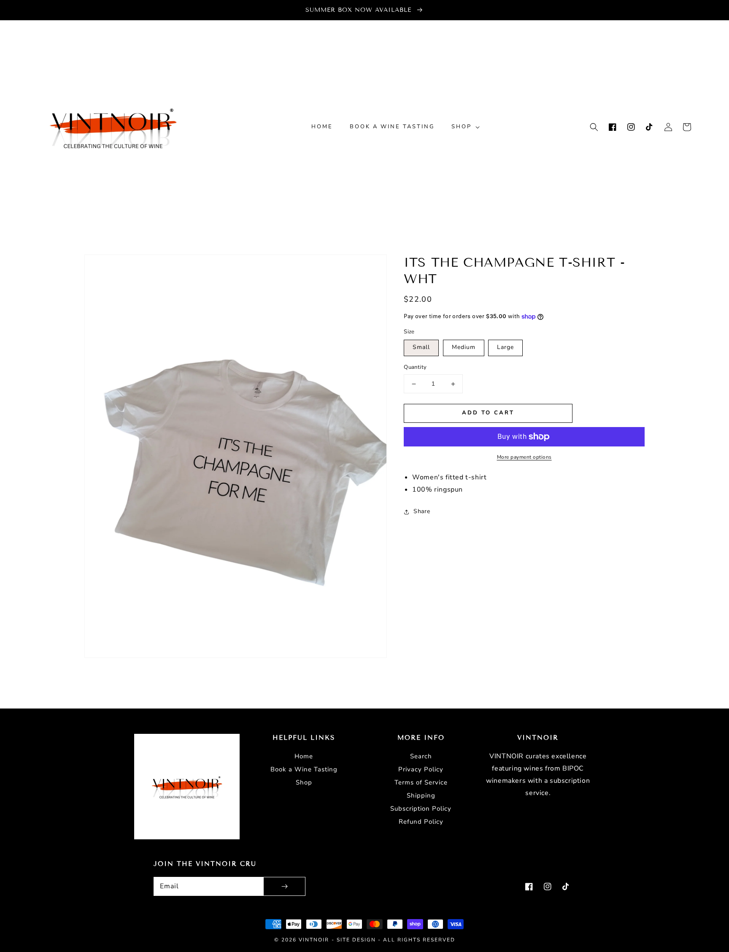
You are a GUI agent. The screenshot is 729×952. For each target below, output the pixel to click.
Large (505, 347)
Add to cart (488, 412)
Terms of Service (421, 782)
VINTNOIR (314, 939)
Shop (304, 782)
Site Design (356, 939)
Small (421, 347)
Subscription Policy (420, 808)
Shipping (421, 795)
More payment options (524, 457)
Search (421, 756)
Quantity (415, 367)
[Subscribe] (284, 886)
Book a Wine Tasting (304, 769)
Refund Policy (421, 821)
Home (303, 756)
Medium (463, 347)
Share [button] (421, 512)
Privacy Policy (420, 769)
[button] (594, 127)
